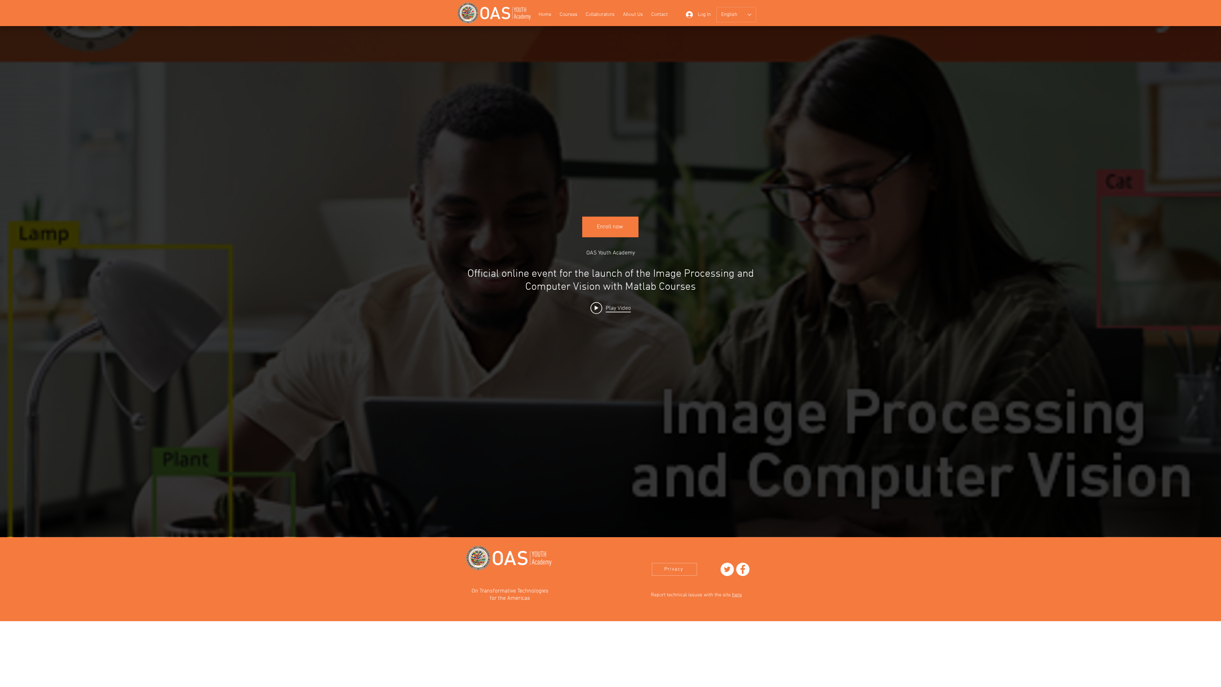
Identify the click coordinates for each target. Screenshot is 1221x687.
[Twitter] (727, 569)
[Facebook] (742, 569)
